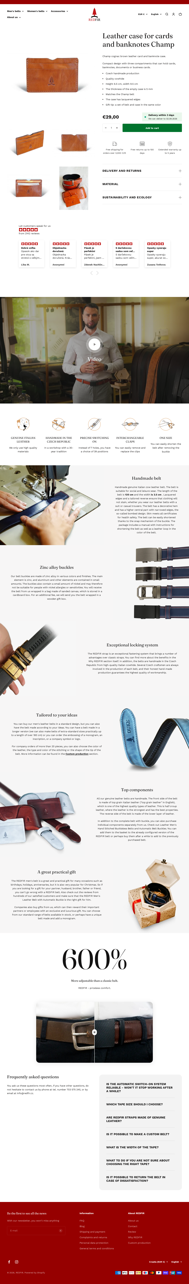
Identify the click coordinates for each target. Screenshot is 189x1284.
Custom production (139, 1242)
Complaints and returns (93, 1237)
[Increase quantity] (117, 128)
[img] (96, 230)
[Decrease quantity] (106, 128)
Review (132, 1231)
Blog (82, 1226)
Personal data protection (94, 1242)
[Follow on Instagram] (17, 1262)
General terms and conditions (97, 1248)
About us (12, 17)
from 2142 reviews (29, 233)
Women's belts (35, 11)
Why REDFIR (135, 1237)
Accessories (58, 11)
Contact (132, 1226)
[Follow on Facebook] (9, 1262)
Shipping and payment (92, 1231)
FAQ (82, 1220)
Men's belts (14, 11)
